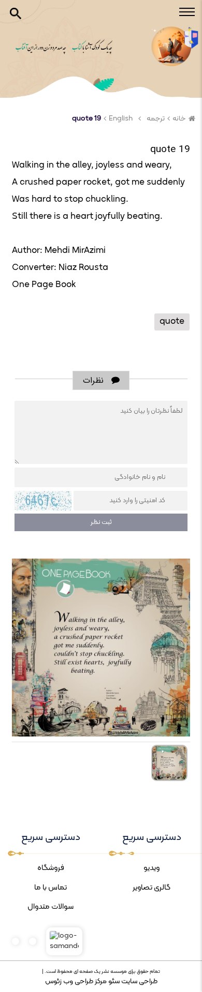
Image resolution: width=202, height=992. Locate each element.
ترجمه (156, 118)
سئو (113, 981)
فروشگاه (50, 868)
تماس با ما (50, 888)
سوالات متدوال (50, 907)
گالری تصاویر (151, 888)
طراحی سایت (138, 981)
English (121, 118)
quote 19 (86, 118)
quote (172, 321)
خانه (179, 118)
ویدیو (151, 868)
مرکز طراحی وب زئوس (76, 981)
